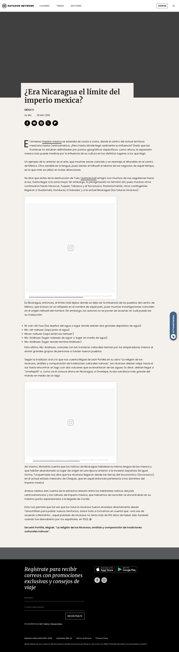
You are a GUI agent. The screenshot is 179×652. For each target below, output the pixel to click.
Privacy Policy (102, 345)
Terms (92, 345)
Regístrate (115, 337)
